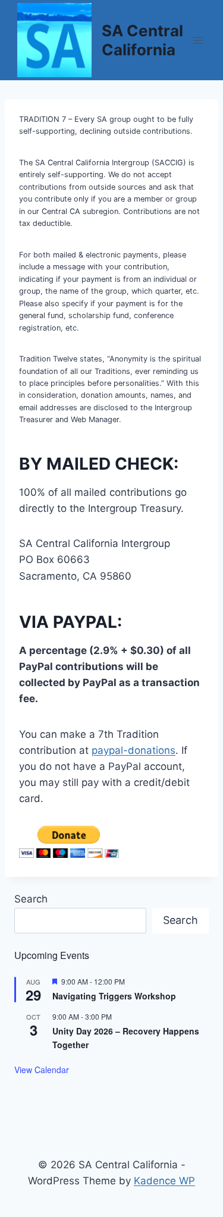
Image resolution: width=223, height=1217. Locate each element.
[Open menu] (198, 40)
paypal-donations (133, 750)
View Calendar (41, 1070)
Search (31, 899)
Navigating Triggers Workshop (114, 996)
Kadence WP (164, 1181)
